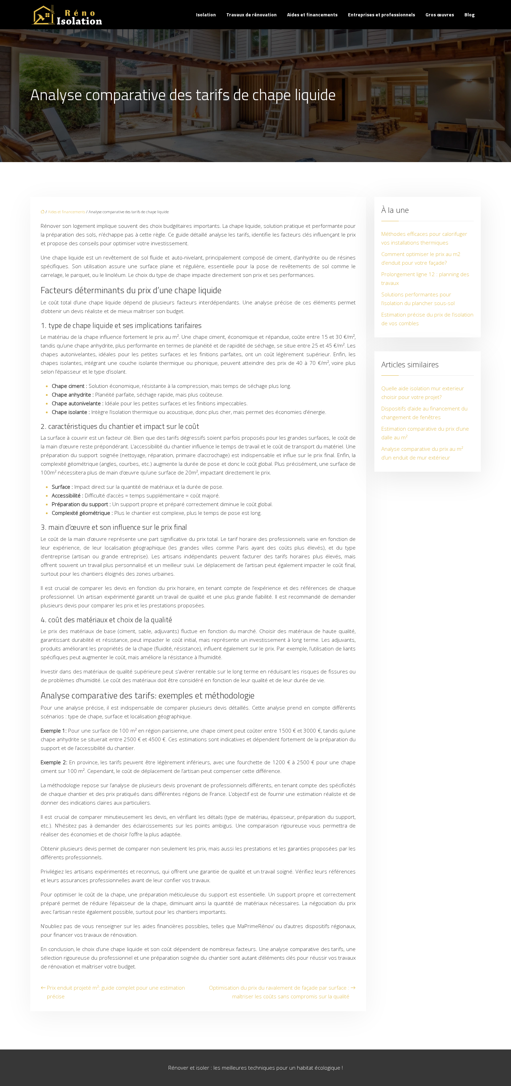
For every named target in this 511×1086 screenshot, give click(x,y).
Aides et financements (312, 14)
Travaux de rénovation (251, 14)
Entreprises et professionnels (381, 14)
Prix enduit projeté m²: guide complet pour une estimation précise (116, 992)
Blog (469, 14)
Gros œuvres (439, 14)
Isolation (206, 14)
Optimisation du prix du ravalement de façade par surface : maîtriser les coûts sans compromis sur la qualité (279, 992)
